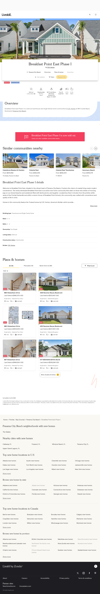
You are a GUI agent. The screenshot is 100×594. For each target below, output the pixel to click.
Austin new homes (32, 461)
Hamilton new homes (58, 519)
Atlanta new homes (9, 461)
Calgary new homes (83, 514)
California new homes (10, 490)
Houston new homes (59, 465)
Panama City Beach (19, 111)
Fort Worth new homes (34, 465)
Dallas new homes (9, 465)
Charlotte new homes (59, 461)
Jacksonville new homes (83, 465)
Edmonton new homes (35, 519)
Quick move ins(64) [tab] (46, 265)
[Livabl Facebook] (89, 573)
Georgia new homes (61, 494)
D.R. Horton (51, 67)
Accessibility (45, 578)
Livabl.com (5, 404)
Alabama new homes (10, 485)
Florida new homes (38, 494)
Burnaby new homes (58, 514)
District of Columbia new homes (14, 494)
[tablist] (28, 266)
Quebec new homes (65, 550)
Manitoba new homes (65, 539)
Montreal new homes (84, 523)
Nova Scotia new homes (66, 543)
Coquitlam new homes (10, 519)
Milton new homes (33, 523)
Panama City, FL (82, 444)
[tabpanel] (50, 325)
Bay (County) (20, 420)
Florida (11, 420)
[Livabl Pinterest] (95, 573)
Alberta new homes (9, 539)
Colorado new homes (39, 490)
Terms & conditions (85, 578)
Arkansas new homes (84, 485)
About (5, 578)
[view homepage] (6, 14)
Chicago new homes (82, 461)
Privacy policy (64, 578)
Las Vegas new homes (10, 469)
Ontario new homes (10, 550)
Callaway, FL (7, 444)
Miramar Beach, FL (58, 444)
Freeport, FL (36, 444)
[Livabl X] (78, 573)
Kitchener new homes (84, 519)
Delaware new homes (85, 490)
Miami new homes (58, 469)
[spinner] (90, 14)
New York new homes (82, 469)
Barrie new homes (9, 514)
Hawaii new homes (84, 494)
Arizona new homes (60, 485)
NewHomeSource (9, 586)
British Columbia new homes (42, 539)
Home (5, 420)
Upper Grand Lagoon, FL (11, 448)
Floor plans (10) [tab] (28, 265)
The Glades (7, 432)
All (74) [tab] (11, 266)
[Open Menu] (95, 14)
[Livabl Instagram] (84, 573)
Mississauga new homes (59, 523)
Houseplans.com (25, 586)
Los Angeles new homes (34, 469)
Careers (24, 578)
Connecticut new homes (62, 490)
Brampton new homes (34, 514)
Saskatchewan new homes (87, 550)
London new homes (10, 523)
